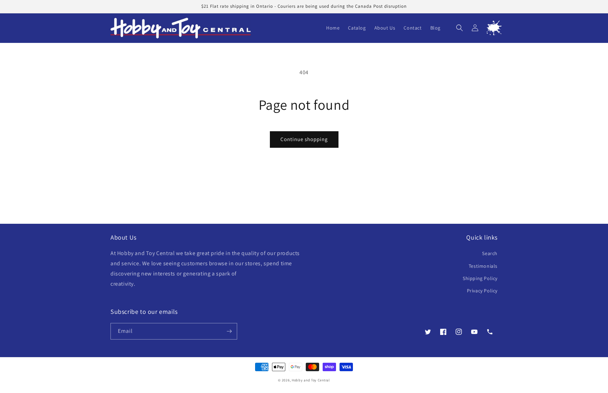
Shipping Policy (480, 278)
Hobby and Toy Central (311, 380)
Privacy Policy (482, 290)
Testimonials (483, 266)
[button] (459, 28)
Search (490, 253)
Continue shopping (304, 139)
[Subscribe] (229, 331)
